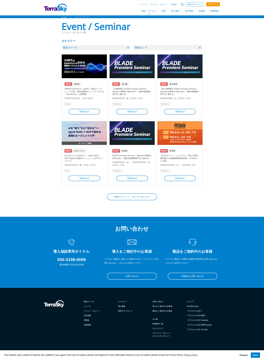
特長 (164, 11)
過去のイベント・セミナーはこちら (132, 197)
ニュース (143, 4)
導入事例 (175, 11)
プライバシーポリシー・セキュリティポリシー (162, 334)
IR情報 (202, 11)
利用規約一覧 (157, 324)
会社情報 (189, 11)
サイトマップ (157, 328)
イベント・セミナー (159, 4)
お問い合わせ (213, 4)
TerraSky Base (193, 306)
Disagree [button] (244, 355)
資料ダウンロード (195, 4)
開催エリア (141, 47)
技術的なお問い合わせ (193, 276)
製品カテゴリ (70, 47)
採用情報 (214, 11)
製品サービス (89, 302)
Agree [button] (255, 355)
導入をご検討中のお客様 (162, 306)
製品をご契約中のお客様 (162, 311)
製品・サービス (149, 11)
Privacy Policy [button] (191, 355)
